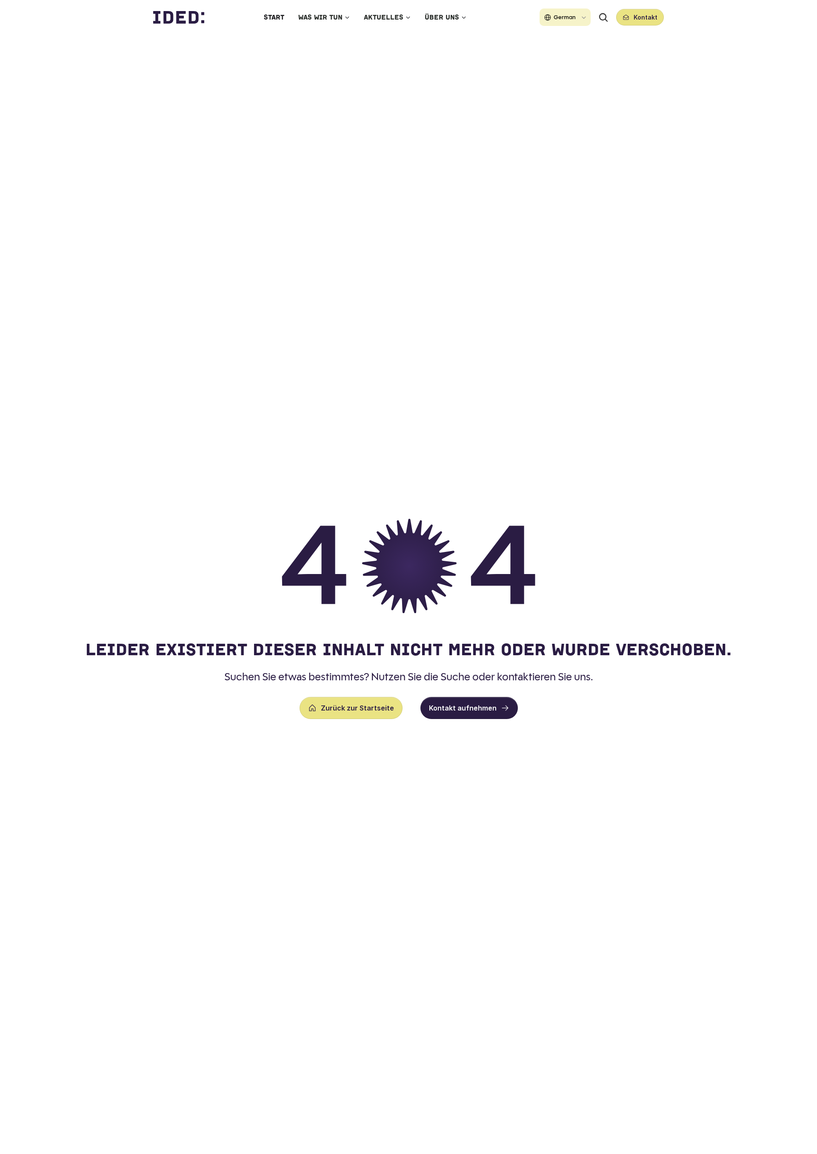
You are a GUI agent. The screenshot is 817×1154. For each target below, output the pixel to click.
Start (274, 17)
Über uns (442, 17)
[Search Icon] (603, 17)
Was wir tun (320, 17)
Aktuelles (383, 17)
